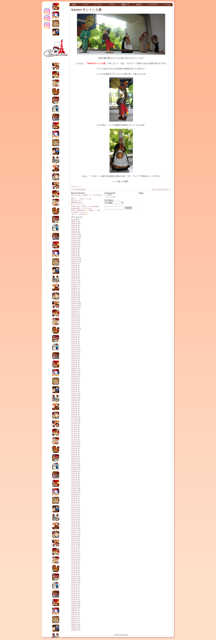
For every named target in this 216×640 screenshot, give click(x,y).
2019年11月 (74, 374)
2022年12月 (74, 303)
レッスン (98, 4)
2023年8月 (74, 288)
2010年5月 (74, 592)
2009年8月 (74, 609)
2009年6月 (74, 613)
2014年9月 (74, 492)
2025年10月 (74, 238)
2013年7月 (74, 519)
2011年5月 (74, 569)
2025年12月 (74, 235)
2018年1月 (74, 416)
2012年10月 (74, 536)
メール (167, 4)
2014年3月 (74, 504)
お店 (74, 4)
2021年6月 (74, 338)
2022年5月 (74, 317)
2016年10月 (74, 445)
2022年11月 (74, 305)
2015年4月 (74, 479)
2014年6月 (74, 498)
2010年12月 (74, 578)
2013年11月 (74, 511)
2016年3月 (74, 458)
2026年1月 (74, 233)
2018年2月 (74, 414)
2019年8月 (74, 380)
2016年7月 (74, 450)
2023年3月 (74, 298)
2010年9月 (74, 584)
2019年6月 (74, 384)
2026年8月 (74, 219)
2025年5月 (74, 248)
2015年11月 (74, 466)
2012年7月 (74, 542)
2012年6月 (74, 544)
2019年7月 (74, 382)
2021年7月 (74, 336)
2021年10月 (74, 330)
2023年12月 (74, 280)
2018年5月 (74, 408)
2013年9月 (74, 515)
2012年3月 (74, 550)
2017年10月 (74, 422)
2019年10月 (74, 376)
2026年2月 (74, 231)
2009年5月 (74, 614)
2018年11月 (74, 397)
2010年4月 (74, 593)
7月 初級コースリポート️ (78, 212)
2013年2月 (74, 529)
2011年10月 (74, 559)
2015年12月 (74, 464)
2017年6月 (74, 429)
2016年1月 (74, 462)
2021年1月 (74, 347)
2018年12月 (74, 395)
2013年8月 (74, 517)
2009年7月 (74, 611)
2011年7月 (74, 565)
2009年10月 (74, 605)
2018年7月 (74, 405)
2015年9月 (74, 469)
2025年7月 (74, 244)
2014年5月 (74, 500)
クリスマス (153, 4)
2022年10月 (74, 307)
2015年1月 (74, 485)
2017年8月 (74, 426)
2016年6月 (74, 452)
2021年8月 (74, 334)
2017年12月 (74, 418)
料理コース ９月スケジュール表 (81, 199)
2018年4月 (74, 410)
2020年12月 (74, 349)
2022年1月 (74, 324)
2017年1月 (74, 439)
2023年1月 (74, 301)
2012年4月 (74, 548)
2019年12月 (74, 372)
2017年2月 (74, 437)
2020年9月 (74, 355)
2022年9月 (74, 309)
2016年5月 (74, 454)
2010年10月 (74, 582)
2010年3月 (74, 595)
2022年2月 (74, 322)
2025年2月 (74, 254)
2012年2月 (74, 551)
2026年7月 (74, 221)
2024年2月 (74, 277)
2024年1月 (74, 279)
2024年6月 (74, 269)
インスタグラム (47, 11)
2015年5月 (74, 477)
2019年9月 (74, 378)
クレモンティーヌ (47, 18)
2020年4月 (74, 364)
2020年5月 (74, 363)
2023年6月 (74, 292)
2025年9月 (74, 240)
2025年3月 (74, 252)
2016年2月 (74, 460)
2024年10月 (74, 261)
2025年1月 (74, 256)
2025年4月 (74, 250)
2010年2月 (74, 597)
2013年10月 (74, 513)
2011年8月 (74, 563)
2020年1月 (74, 370)
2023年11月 (74, 282)
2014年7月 (74, 496)
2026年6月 (74, 223)
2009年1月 (74, 622)
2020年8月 (74, 357)
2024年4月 (74, 273)
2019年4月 (74, 387)
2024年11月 (74, 259)
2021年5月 (74, 340)
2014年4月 (74, 502)
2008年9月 (74, 630)
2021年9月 (74, 332)
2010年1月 (74, 599)
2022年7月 (74, 313)
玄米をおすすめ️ (75, 201)
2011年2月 (74, 574)
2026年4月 (74, 227)
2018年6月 (74, 406)
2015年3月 (74, 481)
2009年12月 (74, 601)
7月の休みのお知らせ (79, 189)
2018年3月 (74, 412)
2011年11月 (74, 557)
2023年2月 (74, 300)
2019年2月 (74, 391)
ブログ (112, 4)
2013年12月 (74, 510)
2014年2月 (74, 506)
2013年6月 (74, 521)
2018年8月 (74, 403)
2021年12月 (74, 326)
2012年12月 (74, 532)
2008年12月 (74, 624)
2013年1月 (74, 530)
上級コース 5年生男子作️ (78, 214)
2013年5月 (74, 523)
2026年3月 (74, 229)
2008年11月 (74, 626)
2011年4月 (74, 571)
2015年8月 (74, 471)
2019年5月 (74, 385)
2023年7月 (74, 290)
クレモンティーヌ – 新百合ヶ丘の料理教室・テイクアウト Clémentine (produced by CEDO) (56, 50)
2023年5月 (74, 294)
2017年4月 (74, 433)
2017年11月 (74, 420)
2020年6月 (74, 361)
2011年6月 (74, 567)
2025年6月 (74, 246)
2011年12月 (74, 555)
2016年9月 (74, 447)
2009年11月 (74, 603)
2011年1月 (74, 576)
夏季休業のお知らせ (77, 202)
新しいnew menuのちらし (161, 189)
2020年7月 (74, 359)
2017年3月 (74, 435)
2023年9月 (74, 286)
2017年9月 (74, 424)
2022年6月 (74, 315)
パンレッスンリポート (79, 204)
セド (78, 186)
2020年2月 (74, 368)
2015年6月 (74, 475)
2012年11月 (74, 534)
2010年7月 (74, 588)
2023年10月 (74, 284)
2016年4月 (74, 456)
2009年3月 (74, 618)
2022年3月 (74, 321)
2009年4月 (74, 616)
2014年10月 (74, 490)
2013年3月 (74, 527)
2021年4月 (74, 342)
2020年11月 (74, 351)
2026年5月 (74, 225)
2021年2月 (74, 345)
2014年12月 (74, 487)
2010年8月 (74, 586)
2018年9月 (74, 401)
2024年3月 (74, 275)
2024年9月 (74, 263)
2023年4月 (74, 296)
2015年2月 (74, 483)
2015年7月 (74, 473)
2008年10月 (74, 628)
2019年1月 (74, 393)
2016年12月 (74, 441)
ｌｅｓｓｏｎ (108, 197)
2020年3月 (74, 366)
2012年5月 (74, 546)
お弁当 (139, 4)
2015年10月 (74, 468)
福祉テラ (125, 4)
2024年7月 (74, 267)
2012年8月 (74, 540)
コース (85, 4)
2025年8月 (74, 242)
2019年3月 (74, 389)
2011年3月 (74, 572)
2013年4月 (74, 525)
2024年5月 (74, 271)
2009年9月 (74, 607)
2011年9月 (74, 561)
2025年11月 (74, 237)
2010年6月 (74, 590)
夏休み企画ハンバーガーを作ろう (81, 208)
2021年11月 (74, 328)
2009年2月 (74, 620)
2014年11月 (74, 489)
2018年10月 (74, 399)
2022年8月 (74, 311)
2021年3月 (74, 343)
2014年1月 (74, 508)
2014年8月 (74, 494)
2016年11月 (74, 443)
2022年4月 (74, 319)
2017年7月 (74, 427)
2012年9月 (74, 538)
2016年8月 (74, 448)
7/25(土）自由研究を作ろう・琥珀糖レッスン (84, 210)
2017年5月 (74, 431)
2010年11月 (74, 580)
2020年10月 (74, 353)
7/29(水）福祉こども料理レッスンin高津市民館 (85, 206)
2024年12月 (74, 258)
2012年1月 (74, 553)
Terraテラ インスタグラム (47, 25)
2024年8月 (74, 265)
